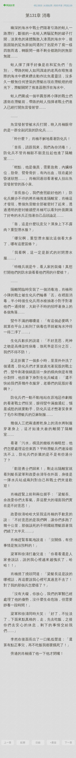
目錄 (38, 742)
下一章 (68, 742)
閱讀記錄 (68, 5)
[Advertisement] (38, 697)
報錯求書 (58, 5)
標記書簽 (38, 5)
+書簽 (53, 742)
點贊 (22, 742)
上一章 (7, 742)
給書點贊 (48, 5)
